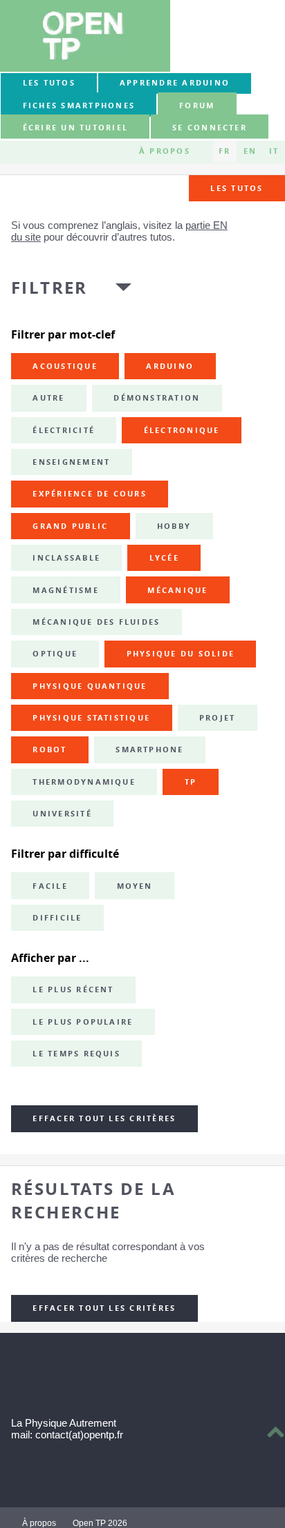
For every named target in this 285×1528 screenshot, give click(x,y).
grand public (70, 526)
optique (55, 653)
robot (49, 749)
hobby (174, 526)
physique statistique (91, 717)
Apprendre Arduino (175, 82)
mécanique (177, 590)
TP (190, 781)
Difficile (57, 917)
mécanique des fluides (96, 621)
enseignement (71, 462)
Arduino (170, 366)
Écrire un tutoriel (75, 127)
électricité (64, 430)
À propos (164, 151)
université (62, 813)
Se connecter (209, 127)
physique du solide (181, 653)
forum (196, 105)
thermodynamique (84, 781)
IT (274, 151)
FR (224, 151)
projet (217, 717)
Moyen (135, 886)
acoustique (65, 366)
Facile (50, 886)
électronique (182, 430)
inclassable (66, 557)
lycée (164, 557)
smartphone (149, 749)
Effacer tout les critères (104, 1118)
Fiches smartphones (79, 105)
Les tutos (49, 82)
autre (48, 397)
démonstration (156, 397)
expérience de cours (90, 493)
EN (250, 151)
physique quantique (90, 686)
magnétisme (65, 590)
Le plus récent (73, 989)
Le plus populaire (83, 1021)
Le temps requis (76, 1053)
